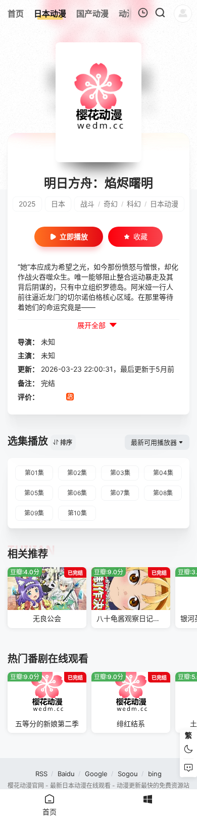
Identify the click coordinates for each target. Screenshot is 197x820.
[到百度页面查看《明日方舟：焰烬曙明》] (120, 397)
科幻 (134, 203)
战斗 (87, 203)
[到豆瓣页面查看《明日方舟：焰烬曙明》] (44, 397)
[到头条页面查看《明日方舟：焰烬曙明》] (108, 397)
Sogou (128, 774)
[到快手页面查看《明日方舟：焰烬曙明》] (70, 397)
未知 (48, 341)
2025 (27, 203)
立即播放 (74, 236)
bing (155, 774)
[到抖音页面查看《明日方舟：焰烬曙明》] (57, 397)
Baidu (66, 774)
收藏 (140, 236)
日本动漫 (164, 203)
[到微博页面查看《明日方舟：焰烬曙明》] (95, 397)
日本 (58, 203)
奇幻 (111, 203)
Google (96, 774)
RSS (41, 774)
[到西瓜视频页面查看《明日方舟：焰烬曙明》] (82, 397)
